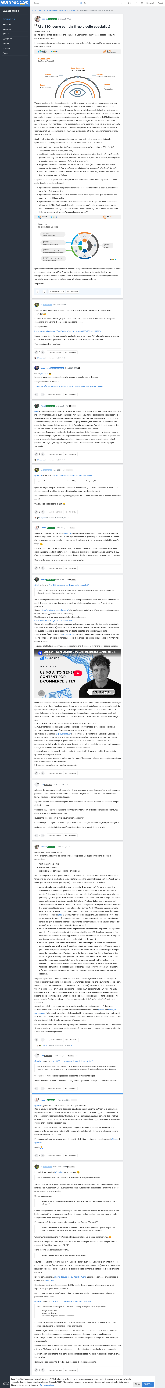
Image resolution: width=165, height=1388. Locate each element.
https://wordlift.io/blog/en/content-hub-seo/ (53, 620)
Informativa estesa (46, 1385)
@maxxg (38, 475)
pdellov (45, 19)
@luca (114, 1139)
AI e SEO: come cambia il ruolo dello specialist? (72, 475)
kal (42, 305)
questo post (49, 1280)
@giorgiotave (69, 634)
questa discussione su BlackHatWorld (70, 1277)
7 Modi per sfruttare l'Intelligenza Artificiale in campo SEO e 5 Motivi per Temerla (68, 386)
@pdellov (44, 373)
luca (42, 784)
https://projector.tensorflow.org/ (55, 610)
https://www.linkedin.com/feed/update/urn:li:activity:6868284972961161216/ (67, 331)
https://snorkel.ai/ (63, 734)
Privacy (5, 1382)
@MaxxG (70, 470)
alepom (44, 528)
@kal (74, 406)
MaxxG (43, 406)
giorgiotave (45, 368)
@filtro (101, 1010)
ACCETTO (148, 1384)
